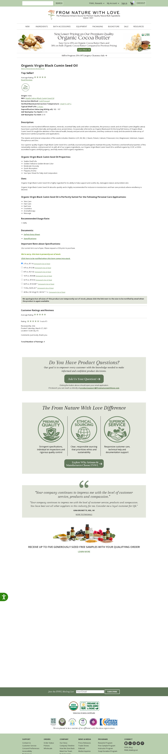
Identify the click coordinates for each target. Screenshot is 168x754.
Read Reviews (26, 80)
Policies (47, 745)
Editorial (81, 748)
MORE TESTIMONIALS (84, 514)
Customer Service (29, 745)
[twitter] (138, 743)
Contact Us (26, 743)
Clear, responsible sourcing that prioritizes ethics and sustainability (84, 449)
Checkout (141, 3)
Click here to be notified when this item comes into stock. (45, 258)
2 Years (40, 106)
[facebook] (126, 743)
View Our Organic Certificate (84, 713)
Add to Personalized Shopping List (32, 69)
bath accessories (62, 26)
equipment (81, 26)
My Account (112, 3)
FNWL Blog (128, 747)
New (27, 26)
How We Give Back (67, 748)
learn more (84, 551)
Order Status (49, 743)
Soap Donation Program (107, 751)
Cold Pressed (44, 101)
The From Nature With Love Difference (84, 408)
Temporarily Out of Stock (42, 264)
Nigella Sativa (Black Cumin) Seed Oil (39, 98)
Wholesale (48, 748)
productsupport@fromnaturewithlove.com (99, 388)
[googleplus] (130, 743)
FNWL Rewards (95, 3)
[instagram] (134, 743)
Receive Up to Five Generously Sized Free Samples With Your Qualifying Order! (84, 547)
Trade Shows (83, 745)
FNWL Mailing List (131, 750)
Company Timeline (67, 745)
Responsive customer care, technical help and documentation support (117, 449)
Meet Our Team (66, 751)
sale (126, 26)
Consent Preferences (30, 748)
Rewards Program (105, 743)
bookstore (113, 26)
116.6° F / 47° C (65, 104)
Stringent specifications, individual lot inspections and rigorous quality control (51, 449)
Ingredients (42, 26)
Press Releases (84, 743)
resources (138, 26)
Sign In (124, 3)
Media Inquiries (84, 751)
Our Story (63, 743)
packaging (97, 26)
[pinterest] (142, 743)
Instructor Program (105, 748)
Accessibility (27, 751)
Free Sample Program (106, 745)
